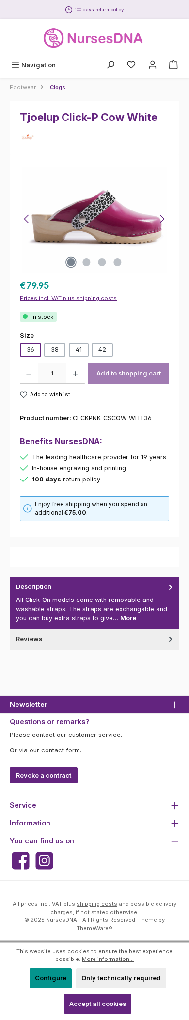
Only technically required (121, 978)
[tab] (94, 603)
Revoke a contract (43, 775)
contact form (60, 750)
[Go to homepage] (94, 38)
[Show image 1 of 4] (71, 262)
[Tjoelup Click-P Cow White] (94, 219)
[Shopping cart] (173, 65)
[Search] (110, 65)
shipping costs (97, 903)
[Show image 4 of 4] (118, 262)
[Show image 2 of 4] (87, 262)
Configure (50, 978)
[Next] (162, 219)
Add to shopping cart (128, 373)
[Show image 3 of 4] (102, 262)
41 (79, 349)
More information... (108, 959)
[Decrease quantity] (29, 373)
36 (30, 349)
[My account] (152, 65)
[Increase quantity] (75, 373)
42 (102, 349)
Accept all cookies (97, 1003)
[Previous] (27, 219)
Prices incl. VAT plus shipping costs (68, 298)
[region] (94, 219)
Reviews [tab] (29, 639)
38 (55, 349)
